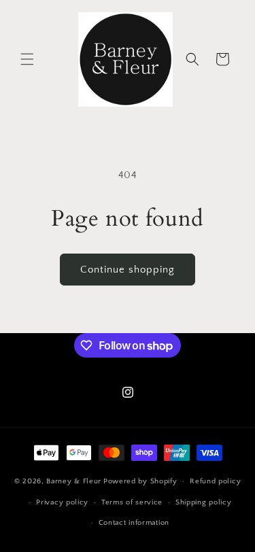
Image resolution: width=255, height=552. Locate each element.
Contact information (134, 523)
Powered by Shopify (140, 481)
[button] (27, 59)
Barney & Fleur (73, 481)
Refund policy (215, 481)
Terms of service (132, 502)
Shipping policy (203, 502)
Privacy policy (62, 502)
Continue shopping (127, 269)
